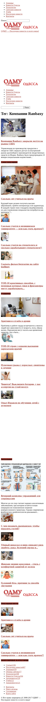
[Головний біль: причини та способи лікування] (7, 578)
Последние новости (14, 14)
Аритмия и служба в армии (15, 321)
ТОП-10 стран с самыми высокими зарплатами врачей (19, 347)
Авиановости (13, 683)
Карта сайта (11, 693)
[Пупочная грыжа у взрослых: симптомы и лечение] (7, 360)
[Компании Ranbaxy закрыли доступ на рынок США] (13, 136)
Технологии (11, 7)
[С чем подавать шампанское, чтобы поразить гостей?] (7, 521)
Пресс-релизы (12, 689)
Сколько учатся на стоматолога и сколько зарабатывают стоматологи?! (21, 246)
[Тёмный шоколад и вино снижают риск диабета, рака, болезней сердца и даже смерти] (7, 540)
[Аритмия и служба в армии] (21, 316)
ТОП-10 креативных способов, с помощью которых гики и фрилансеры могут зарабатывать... (22, 286)
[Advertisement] (23, 55)
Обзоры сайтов (13, 672)
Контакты (10, 16)
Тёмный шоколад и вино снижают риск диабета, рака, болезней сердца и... (22, 546)
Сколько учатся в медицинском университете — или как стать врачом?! (22, 227)
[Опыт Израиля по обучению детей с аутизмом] (7, 398)
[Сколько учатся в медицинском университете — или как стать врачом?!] (5, 221)
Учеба (8, 12)
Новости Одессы (13, 5)
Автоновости (13, 678)
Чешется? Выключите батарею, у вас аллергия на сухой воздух (20, 385)
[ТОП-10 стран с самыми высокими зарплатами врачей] (7, 341)
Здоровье (9, 3)
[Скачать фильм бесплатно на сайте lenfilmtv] (6, 259)
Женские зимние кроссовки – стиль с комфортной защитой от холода (20, 565)
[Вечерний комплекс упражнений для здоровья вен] (21, 491)
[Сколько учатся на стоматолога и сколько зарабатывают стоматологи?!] (5, 240)
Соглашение (11, 691)
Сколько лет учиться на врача (17, 198)
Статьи (11, 665)
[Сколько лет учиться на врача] (21, 194)
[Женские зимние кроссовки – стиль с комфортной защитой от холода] (7, 559)
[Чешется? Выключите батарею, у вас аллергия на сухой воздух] (5, 379)
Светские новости (13, 10)
